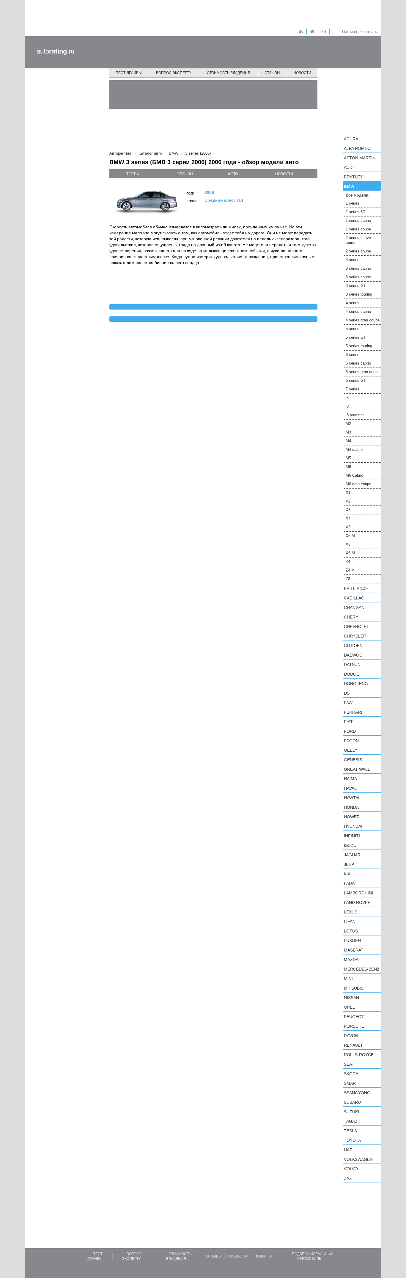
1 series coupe (358, 229)
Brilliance (356, 588)
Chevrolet (356, 626)
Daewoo (353, 655)
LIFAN (349, 921)
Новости (302, 73)
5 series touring (359, 346)
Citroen (353, 645)
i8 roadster (355, 415)
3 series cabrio (358, 268)
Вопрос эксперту (173, 73)
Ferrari (353, 712)
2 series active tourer (358, 240)
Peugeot (354, 1016)
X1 (348, 492)
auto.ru (55, 51)
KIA (347, 874)
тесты (132, 174)
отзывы (185, 174)
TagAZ (351, 1121)
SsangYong (357, 1092)
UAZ (348, 1149)
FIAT (348, 721)
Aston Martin (359, 158)
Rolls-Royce (359, 1054)
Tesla (350, 1130)
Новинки (263, 1256)
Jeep (349, 864)
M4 (348, 441)
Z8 (348, 579)
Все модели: (357, 195)
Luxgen (352, 940)
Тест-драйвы (129, 73)
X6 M (350, 553)
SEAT (349, 1064)
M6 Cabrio (354, 475)
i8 (347, 406)
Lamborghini (358, 893)
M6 (348, 466)
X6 (348, 544)
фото (233, 174)
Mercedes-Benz (362, 969)
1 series (352, 203)
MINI (348, 978)
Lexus (350, 912)
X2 (348, 501)
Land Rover (357, 902)
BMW (349, 186)
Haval (350, 788)
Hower (352, 816)
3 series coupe (358, 277)
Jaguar (352, 854)
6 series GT (356, 380)
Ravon (351, 1035)
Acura (351, 138)
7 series (352, 389)
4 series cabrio (358, 311)
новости (284, 174)
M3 (348, 432)
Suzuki (351, 1111)
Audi (349, 167)
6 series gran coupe (363, 372)
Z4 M (350, 570)
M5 (348, 458)
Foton (351, 740)
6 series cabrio (358, 363)
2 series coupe (358, 251)
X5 (348, 527)
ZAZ (348, 1178)
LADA (349, 883)
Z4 (348, 561)
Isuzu (350, 845)
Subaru (352, 1102)
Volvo (351, 1168)
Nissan (351, 997)
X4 (348, 518)
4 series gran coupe (363, 320)
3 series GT (356, 285)
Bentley (353, 177)
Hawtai (351, 797)
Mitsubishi (356, 988)
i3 (347, 397)
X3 (348, 510)
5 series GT (356, 337)
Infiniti (352, 835)
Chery (351, 617)
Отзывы (272, 73)
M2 (348, 423)
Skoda (351, 1073)
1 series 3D (355, 212)
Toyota (352, 1140)
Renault (353, 1045)
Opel (349, 1007)
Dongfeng (356, 683)
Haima (350, 778)
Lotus (351, 931)
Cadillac (354, 598)
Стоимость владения (228, 73)
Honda (351, 807)
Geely (350, 750)
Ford (350, 731)
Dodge (351, 674)
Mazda (351, 959)
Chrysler (355, 636)
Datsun (352, 664)
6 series (352, 354)
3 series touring (359, 294)
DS (347, 693)
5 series (352, 328)
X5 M (350, 535)
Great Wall (357, 769)
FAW (348, 702)
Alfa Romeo (357, 148)
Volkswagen (358, 1159)
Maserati (354, 950)
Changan (354, 607)
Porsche (354, 1026)
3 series (352, 260)
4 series (352, 303)
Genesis (353, 759)
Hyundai (353, 826)
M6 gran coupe (358, 484)
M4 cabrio (354, 449)
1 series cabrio (358, 220)
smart (351, 1083)
